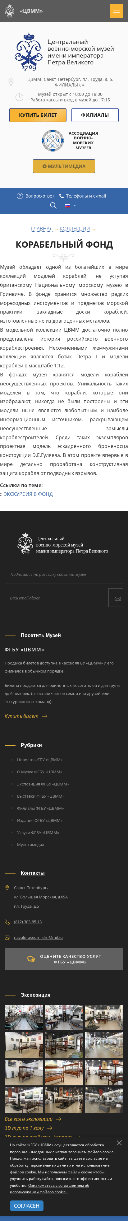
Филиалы (95, 115)
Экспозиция (35, 995)
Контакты (33, 873)
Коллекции (75, 229)
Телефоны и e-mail (86, 196)
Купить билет (23, 716)
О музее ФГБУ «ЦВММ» (39, 772)
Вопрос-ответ (39, 196)
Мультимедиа (66, 166)
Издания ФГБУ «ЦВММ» (39, 820)
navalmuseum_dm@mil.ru (38, 937)
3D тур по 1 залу (26, 1128)
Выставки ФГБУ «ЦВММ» (40, 796)
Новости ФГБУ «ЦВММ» (39, 759)
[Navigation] (116, 11)
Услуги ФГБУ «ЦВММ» (38, 832)
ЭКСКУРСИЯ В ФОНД (28, 494)
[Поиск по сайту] (53, 205)
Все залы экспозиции (30, 1119)
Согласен (26, 1205)
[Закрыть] (119, 1143)
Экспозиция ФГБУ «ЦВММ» (43, 784)
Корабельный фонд (64, 244)
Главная (42, 229)
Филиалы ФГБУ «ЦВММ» (40, 808)
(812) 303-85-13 (28, 922)
